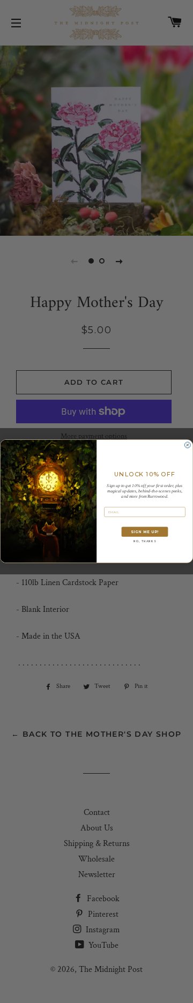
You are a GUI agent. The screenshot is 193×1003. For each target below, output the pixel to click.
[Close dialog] (187, 445)
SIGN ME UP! (145, 532)
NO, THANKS (144, 541)
